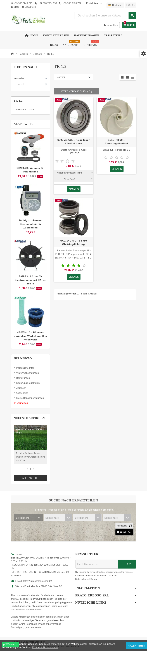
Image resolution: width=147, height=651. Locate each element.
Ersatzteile (30, 7)
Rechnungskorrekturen (28, 383)
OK (129, 564)
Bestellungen (23, 378)
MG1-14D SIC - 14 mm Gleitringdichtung (73, 242)
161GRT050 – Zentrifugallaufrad (116, 141)
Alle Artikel (30, 478)
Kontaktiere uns (94, 3)
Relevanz (60, 77)
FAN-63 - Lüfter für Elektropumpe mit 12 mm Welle (30, 280)
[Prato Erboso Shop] (29, 19)
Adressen (21, 388)
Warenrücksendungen (27, 373)
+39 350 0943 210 (23, 3)
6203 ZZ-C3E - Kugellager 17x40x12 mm (73, 141)
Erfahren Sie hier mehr (45, 647)
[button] (27, 468)
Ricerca (122, 531)
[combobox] (105, 15)
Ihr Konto (23, 358)
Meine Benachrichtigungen (30, 398)
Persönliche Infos (25, 368)
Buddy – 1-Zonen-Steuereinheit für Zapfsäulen (30, 224)
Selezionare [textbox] (22, 517)
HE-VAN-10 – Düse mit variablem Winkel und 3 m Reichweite (30, 336)
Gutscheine (22, 393)
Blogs (17, 7)
